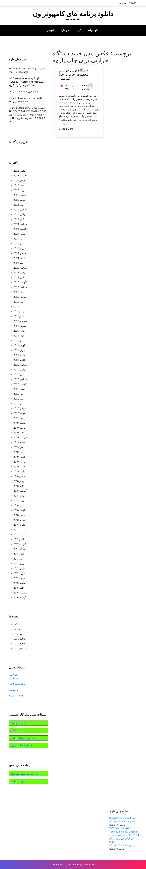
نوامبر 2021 (19, 311)
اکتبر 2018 (18, 485)
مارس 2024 (19, 253)
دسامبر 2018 (19, 476)
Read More (67, 128)
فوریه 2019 (19, 466)
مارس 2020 (19, 408)
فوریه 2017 (19, 573)
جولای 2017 (19, 549)
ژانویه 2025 (19, 204)
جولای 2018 (19, 495)
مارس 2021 (19, 350)
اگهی (79, 30)
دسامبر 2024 (20, 209)
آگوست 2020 (20, 384)
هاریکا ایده (13, 689)
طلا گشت (13, 675)
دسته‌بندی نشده (20, 648)
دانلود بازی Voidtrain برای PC (23, 91)
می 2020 (18, 398)
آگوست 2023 (20, 282)
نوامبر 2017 (19, 534)
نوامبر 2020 (19, 369)
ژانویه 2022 (19, 301)
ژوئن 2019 (18, 447)
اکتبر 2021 (18, 316)
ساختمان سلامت (17, 684)
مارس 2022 (19, 296)
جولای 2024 (19, 233)
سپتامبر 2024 (20, 224)
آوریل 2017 (19, 563)
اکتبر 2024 (18, 219)
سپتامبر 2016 (20, 592)
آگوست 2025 (20, 175)
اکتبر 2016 (18, 587)
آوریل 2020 (19, 403)
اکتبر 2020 (18, 374)
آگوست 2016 (20, 597)
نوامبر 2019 (19, 427)
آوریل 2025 (19, 190)
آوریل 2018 (19, 510)
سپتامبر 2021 (20, 321)
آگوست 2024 (20, 228)
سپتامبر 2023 (20, 277)
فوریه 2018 (19, 519)
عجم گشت (14, 678)
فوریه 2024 (19, 258)
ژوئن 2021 (18, 335)
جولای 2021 (19, 330)
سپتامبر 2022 (20, 287)
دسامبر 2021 (19, 306)
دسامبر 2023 (20, 267)
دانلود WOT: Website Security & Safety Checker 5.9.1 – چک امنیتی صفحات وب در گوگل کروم (26, 82)
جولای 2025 (19, 180)
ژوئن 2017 (18, 553)
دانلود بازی (65, 30)
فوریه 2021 (19, 355)
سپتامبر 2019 (20, 437)
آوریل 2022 (19, 292)
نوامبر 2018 (19, 481)
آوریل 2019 (19, 456)
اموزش (50, 30)
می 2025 (18, 185)
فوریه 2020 (19, 413)
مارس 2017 (19, 568)
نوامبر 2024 (19, 214)
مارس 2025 (19, 195)
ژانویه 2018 (19, 524)
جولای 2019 (19, 442)
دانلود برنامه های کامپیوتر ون (73, 13)
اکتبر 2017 (18, 539)
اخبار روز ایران (16, 695)
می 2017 (18, 558)
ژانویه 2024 (19, 262)
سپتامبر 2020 (20, 379)
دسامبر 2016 (19, 582)
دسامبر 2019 (19, 422)
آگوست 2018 (20, 490)
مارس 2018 (19, 515)
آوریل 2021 (19, 345)
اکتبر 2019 (18, 432)
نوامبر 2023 (19, 272)
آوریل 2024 (19, 248)
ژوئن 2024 (19, 238)
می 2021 (18, 340)
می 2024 (18, 243)
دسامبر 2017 (19, 529)
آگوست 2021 (20, 325)
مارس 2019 (19, 461)
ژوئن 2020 (19, 393)
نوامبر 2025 (19, 170)
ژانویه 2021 (19, 359)
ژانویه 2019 (19, 471)
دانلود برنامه (93, 30)
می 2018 (18, 505)
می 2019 (18, 452)
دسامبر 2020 (20, 364)
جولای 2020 (19, 389)
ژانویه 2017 (19, 578)
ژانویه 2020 (19, 418)
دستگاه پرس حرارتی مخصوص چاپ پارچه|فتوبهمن (74, 74)
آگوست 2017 (19, 544)
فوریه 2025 (19, 199)
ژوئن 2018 (18, 500)
